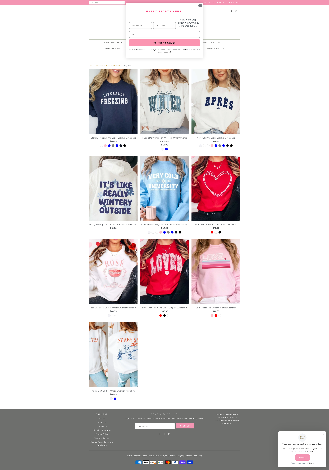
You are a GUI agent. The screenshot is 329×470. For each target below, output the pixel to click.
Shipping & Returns (102, 430)
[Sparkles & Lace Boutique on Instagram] (236, 11)
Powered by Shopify (163, 456)
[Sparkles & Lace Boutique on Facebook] (227, 11)
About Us (214, 48)
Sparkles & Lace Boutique (143, 456)
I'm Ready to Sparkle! (164, 42)
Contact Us (102, 426)
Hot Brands (114, 48)
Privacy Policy (101, 434)
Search (102, 418)
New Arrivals (113, 42)
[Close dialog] (200, 5)
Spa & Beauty (213, 42)
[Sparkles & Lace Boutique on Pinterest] (231, 11)
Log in (206, 2)
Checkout (233, 2)
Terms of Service (101, 438)
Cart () (220, 2)
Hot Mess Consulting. (193, 456)
